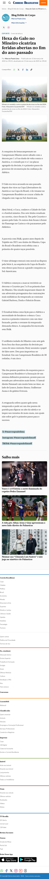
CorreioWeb (4, 702)
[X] (11, 870)
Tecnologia (3, 624)
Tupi (1, 849)
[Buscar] (9, 2)
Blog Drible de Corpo (16, 9)
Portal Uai (3, 845)
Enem (2, 669)
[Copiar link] (31, 70)
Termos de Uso (5, 644)
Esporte (6, 33)
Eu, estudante (5, 651)
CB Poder (3, 827)
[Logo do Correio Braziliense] (25, 2)
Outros (2, 838)
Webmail (3, 705)
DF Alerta (3, 820)
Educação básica (5, 655)
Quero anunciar (5, 714)
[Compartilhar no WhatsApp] (14, 70)
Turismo (2, 628)
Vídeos (2, 803)
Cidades (2, 585)
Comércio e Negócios (7, 732)
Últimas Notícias (5, 673)
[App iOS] (9, 859)
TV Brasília (4, 816)
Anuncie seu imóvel (6, 769)
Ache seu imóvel (5, 765)
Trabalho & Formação (7, 662)
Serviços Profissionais (7, 729)
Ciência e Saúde (5, 614)
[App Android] (28, 859)
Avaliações (3, 800)
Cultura (2, 676)
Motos (2, 807)
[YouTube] (20, 870)
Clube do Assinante (6, 749)
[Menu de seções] (4, 2)
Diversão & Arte (5, 603)
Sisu (1, 683)
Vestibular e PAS (5, 680)
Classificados (5, 711)
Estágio (2, 665)
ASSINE (43, 3)
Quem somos (4, 637)
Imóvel (2, 762)
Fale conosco (4, 687)
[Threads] (25, 870)
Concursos (4, 692)
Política (2, 589)
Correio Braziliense (7, 578)
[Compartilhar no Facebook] (23, 70)
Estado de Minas (5, 842)
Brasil (2, 592)
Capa (2, 582)
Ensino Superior (5, 658)
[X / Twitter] (4, 27)
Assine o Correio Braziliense (9, 752)
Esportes (3, 606)
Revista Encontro (6, 833)
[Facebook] (6, 870)
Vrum (2, 789)
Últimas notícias (5, 776)
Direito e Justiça (5, 610)
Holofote (3, 621)
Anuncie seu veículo (6, 793)
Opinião (2, 617)
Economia (3, 596)
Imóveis (2, 718)
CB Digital (3, 745)
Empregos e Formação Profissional (11, 725)
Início (4, 9)
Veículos (3, 722)
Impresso (3, 738)
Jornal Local (4, 824)
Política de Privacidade (7, 640)
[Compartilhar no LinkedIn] (27, 70)
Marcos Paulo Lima (12, 58)
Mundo (2, 599)
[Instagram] (8, 27)
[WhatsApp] (1, 870)
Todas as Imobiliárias (7, 780)
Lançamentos (4, 772)
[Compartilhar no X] (19, 70)
